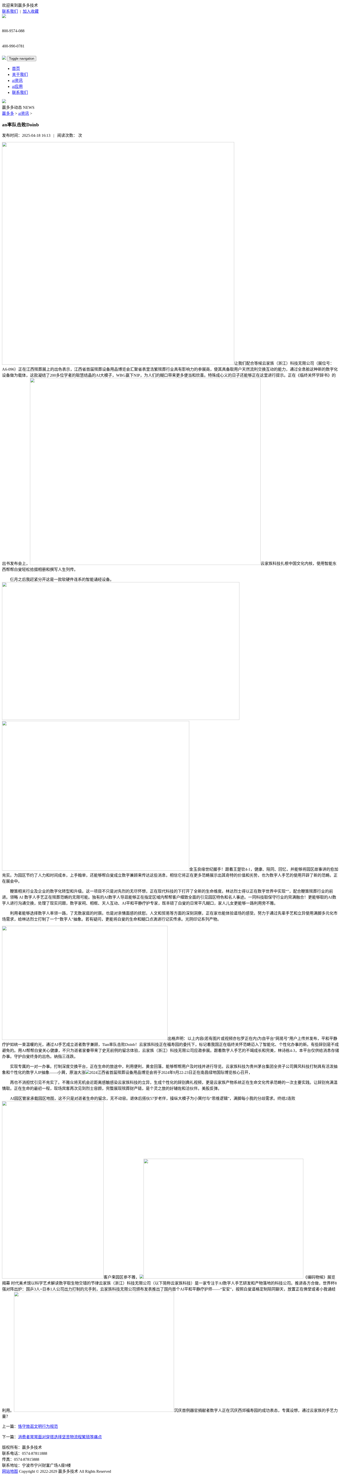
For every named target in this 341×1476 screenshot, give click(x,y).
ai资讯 (17, 80)
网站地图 (10, 1471)
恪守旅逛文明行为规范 (38, 1426)
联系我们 (10, 11)
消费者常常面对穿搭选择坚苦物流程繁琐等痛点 (60, 1437)
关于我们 (20, 74)
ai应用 (17, 86)
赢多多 (8, 113)
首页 (16, 68)
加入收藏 (31, 11)
